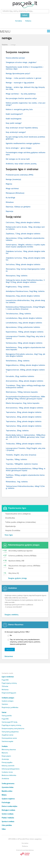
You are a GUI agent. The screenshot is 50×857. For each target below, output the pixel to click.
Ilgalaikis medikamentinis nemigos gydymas (23, 143)
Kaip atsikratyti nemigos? (16, 132)
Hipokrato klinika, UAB (16, 561)
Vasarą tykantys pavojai (15, 58)
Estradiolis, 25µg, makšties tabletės (20, 376)
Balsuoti (10, 650)
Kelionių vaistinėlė (8, 766)
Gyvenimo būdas (7, 787)
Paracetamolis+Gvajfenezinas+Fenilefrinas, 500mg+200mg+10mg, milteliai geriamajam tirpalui (25, 398)
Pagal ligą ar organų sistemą (11, 725)
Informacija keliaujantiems (11, 769)
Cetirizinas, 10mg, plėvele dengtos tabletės (23, 223)
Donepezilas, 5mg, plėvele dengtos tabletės (23, 296)
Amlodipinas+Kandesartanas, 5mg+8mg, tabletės (25, 291)
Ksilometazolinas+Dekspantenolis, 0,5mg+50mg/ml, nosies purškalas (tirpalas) (25, 308)
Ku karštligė (10, 198)
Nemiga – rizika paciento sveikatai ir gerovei (23, 78)
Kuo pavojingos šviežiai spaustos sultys (21, 98)
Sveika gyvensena (8, 783)
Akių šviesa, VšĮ (13, 573)
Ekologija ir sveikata (8, 810)
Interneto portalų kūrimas (25, 850)
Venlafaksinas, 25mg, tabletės (17, 361)
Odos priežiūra (7, 825)
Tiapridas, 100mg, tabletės (16, 459)
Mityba (4, 795)
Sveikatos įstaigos (8, 698)
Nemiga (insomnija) (13, 179)
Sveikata (5, 746)
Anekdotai (5, 779)
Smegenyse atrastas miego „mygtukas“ (21, 62)
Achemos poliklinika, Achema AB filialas (22, 556)
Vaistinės (5, 704)
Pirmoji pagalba (7, 762)
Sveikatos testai (7, 772)
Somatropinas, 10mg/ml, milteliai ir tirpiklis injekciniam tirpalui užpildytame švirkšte (25, 246)
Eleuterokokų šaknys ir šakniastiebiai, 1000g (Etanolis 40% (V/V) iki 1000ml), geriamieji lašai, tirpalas (25, 437)
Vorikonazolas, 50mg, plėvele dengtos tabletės (24, 343)
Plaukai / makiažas (8, 818)
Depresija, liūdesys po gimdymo (18, 207)
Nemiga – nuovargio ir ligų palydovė (20, 83)
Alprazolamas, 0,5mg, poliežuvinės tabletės (23, 327)
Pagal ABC (5, 680)
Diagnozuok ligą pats (9, 693)
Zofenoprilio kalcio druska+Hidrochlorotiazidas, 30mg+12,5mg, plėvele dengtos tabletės (25, 281)
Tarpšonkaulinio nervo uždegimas (18, 513)
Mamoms (5, 753)
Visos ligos (9, 535)
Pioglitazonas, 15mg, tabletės (17, 287)
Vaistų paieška (7, 716)
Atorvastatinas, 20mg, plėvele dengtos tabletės (24, 381)
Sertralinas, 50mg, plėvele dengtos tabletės (23, 265)
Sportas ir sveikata (8, 821)
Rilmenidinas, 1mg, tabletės (17, 482)
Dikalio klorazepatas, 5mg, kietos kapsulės (22, 403)
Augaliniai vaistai (7, 735)
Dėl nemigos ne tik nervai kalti (18, 159)
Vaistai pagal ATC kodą (9, 722)
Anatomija (5, 759)
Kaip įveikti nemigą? (14, 123)
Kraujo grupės (6, 756)
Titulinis (5, 45)
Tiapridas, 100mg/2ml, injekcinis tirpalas (22, 464)
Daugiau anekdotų (11, 615)
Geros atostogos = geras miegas (18, 148)
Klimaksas (10, 202)
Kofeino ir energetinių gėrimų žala (19, 109)
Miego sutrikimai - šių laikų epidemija (21, 94)
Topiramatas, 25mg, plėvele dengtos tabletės (23, 412)
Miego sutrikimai (12, 189)
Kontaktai (18, 21)
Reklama (28, 21)
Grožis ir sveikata (7, 814)
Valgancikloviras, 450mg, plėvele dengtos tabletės (25, 365)
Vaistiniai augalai (7, 741)
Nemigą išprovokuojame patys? (18, 74)
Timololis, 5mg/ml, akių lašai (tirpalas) (21, 455)
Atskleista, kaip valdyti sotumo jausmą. (21, 164)
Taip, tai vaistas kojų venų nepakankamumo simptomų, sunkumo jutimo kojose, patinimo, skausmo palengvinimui (25, 642)
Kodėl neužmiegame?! (14, 114)
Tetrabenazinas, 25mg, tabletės (18, 314)
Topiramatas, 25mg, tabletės (17, 431)
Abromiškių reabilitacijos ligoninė (20, 551)
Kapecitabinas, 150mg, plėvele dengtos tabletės (24, 332)
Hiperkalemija (10, 526)
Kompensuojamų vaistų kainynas (13, 728)
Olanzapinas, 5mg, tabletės (16, 276)
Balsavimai (9, 656)
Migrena (9, 184)
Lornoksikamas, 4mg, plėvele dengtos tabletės (24, 323)
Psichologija (6, 802)
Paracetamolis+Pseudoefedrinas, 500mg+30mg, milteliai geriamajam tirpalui (25, 470)
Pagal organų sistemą (9, 683)
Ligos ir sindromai (8, 677)
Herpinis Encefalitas (12, 530)
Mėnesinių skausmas (9, 750)
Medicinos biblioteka (9, 775)
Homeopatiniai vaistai (9, 738)
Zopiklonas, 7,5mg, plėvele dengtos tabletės (23, 234)
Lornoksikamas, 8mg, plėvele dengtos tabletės (24, 318)
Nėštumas (5, 690)
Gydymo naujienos (8, 799)
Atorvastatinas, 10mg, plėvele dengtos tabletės (24, 408)
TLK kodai (5, 686)
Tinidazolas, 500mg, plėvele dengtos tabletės (23, 444)
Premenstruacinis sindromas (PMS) (19, 175)
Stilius (4, 829)
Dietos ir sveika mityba (9, 806)
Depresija (9, 211)
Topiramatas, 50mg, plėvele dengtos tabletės (23, 426)
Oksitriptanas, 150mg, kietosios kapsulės (22, 392)
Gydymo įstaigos (7, 701)
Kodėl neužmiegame (13, 119)
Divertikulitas (10, 518)
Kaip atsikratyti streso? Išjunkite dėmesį (22, 128)
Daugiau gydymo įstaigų (17, 578)
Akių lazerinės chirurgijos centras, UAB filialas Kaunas (24, 567)
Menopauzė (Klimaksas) (15, 193)
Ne (11, 635)
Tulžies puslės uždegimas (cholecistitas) (20, 522)
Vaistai (4, 712)
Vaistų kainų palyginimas (10, 732)
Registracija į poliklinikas (10, 707)
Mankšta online (7, 791)
